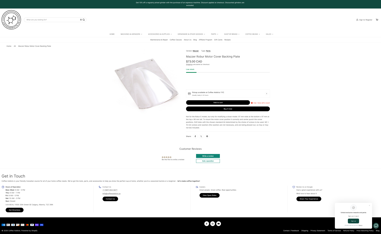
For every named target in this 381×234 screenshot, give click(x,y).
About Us (187, 40)
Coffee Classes (176, 40)
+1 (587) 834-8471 (109, 190)
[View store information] (266, 93)
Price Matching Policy (365, 231)
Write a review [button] (208, 156)
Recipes (227, 40)
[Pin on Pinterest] (207, 136)
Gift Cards (218, 40)
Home (9, 46)
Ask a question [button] (208, 161)
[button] (80, 19)
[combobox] (55, 19)
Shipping (189, 64)
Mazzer (196, 51)
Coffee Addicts (14, 231)
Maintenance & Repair (159, 40)
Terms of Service (334, 231)
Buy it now (228, 109)
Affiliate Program (205, 40)
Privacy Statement (318, 231)
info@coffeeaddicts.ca (111, 194)
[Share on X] (201, 136)
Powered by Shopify (29, 231)
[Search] (83, 20)
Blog (195, 40)
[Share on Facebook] (195, 136)
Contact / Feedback (291, 231)
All (15, 46)
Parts (208, 51)
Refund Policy (348, 231)
